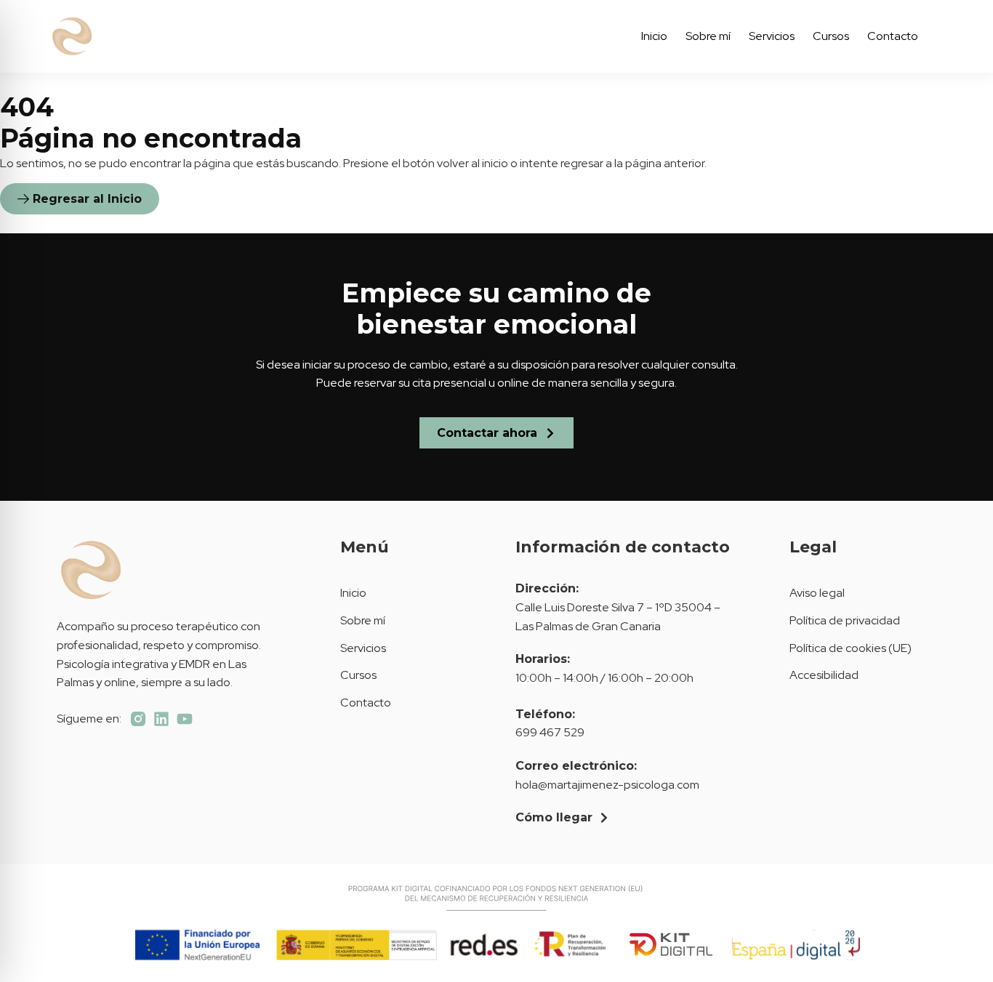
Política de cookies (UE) (850, 648)
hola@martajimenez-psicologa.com (607, 784)
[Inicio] (138, 36)
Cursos (831, 36)
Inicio (654, 36)
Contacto (892, 36)
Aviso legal (817, 592)
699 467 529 (549, 732)
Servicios (772, 36)
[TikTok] (161, 719)
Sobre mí (708, 36)
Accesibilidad (824, 675)
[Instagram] (138, 719)
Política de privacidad (844, 620)
